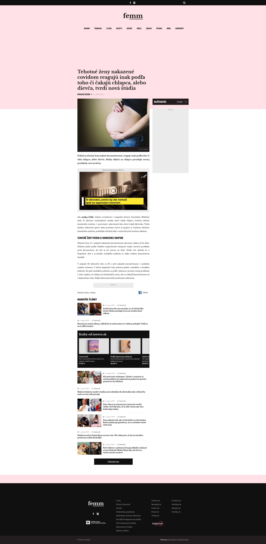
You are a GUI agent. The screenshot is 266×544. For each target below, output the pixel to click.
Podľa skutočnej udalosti (121, 357)
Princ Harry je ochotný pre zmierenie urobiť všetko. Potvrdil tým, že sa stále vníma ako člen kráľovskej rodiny (123, 406)
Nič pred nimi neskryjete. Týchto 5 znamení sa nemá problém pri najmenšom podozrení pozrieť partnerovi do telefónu (124, 379)
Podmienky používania (125, 512)
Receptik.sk (156, 504)
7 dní (185, 102)
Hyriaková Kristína (83, 94)
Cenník (119, 508)
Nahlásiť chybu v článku (86, 293)
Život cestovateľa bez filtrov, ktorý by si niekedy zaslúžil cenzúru (91, 360)
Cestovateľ (83, 357)
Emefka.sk (176, 512)
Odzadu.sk (176, 508)
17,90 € (82, 363)
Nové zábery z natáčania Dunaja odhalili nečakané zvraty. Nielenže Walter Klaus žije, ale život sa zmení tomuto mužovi (125, 450)
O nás (118, 501)
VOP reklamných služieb (126, 523)
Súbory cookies (122, 531)
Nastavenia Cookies (124, 527)
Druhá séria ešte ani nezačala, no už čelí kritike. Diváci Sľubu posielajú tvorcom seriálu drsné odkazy (123, 311)
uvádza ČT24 (87, 217)
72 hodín (179, 102)
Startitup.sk (176, 504)
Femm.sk (155, 508)
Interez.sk (155, 501)
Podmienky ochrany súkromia (128, 516)
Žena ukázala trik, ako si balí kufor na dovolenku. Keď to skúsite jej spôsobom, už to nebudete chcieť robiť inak (124, 422)
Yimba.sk (155, 516)
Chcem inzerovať (123, 504)
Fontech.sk (176, 501)
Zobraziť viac (113, 462)
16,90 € (114, 363)
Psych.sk (155, 512)
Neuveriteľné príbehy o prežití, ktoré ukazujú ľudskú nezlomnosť (125, 360)
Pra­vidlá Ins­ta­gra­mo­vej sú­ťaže (128, 519)
